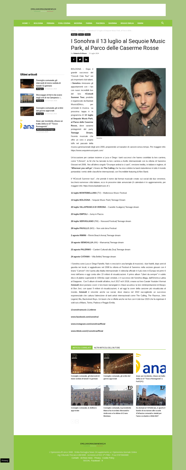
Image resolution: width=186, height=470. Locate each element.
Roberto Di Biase (80, 53)
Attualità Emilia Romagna (45, 129)
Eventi (81, 34)
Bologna (38, 23)
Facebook (95, 461)
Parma (89, 23)
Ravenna (113, 23)
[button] (162, 23)
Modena (78, 23)
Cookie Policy (108, 458)
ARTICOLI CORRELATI (82, 348)
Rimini (140, 23)
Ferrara (50, 23)
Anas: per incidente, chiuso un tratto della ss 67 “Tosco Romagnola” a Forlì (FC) (150, 378)
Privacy (97, 458)
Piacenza (100, 23)
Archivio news (86, 458)
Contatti (75, 458)
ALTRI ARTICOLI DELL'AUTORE (107, 348)
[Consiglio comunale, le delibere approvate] (86, 395)
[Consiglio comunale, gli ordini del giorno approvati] (118, 363)
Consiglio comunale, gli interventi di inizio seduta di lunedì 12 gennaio (48, 83)
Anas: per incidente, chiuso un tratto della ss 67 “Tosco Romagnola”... (49, 124)
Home (25, 23)
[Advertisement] (116, 10)
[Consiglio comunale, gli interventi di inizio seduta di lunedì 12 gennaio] (86, 363)
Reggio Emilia (127, 23)
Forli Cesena (64, 23)
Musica (87, 34)
